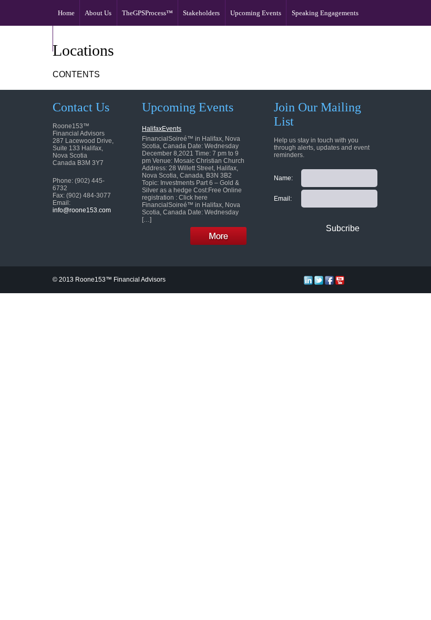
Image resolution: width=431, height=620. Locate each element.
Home (66, 13)
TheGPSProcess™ (147, 13)
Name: (283, 178)
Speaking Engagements (325, 13)
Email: (283, 198)
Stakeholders (201, 13)
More (218, 235)
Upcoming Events (255, 13)
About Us (98, 13)
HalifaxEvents (161, 128)
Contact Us (74, 39)
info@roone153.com (82, 210)
